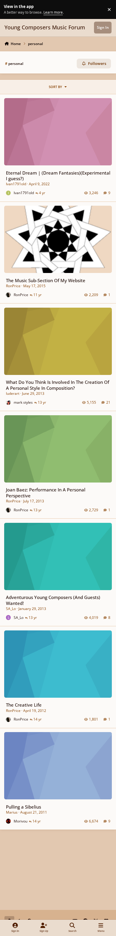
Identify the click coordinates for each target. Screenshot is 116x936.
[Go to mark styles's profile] (8, 402)
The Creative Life (24, 705)
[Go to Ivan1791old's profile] (8, 193)
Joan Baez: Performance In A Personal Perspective (45, 492)
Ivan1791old (16, 183)
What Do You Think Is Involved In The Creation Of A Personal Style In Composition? (57, 385)
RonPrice (13, 285)
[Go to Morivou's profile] (8, 821)
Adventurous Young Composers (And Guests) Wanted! (53, 600)
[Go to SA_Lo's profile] (8, 617)
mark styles (23, 402)
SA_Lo (11, 608)
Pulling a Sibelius (23, 807)
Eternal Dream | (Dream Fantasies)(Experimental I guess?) (58, 175)
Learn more (10, 9)
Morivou (20, 821)
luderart (12, 393)
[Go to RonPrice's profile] (8, 294)
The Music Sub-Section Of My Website (45, 280)
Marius (12, 812)
